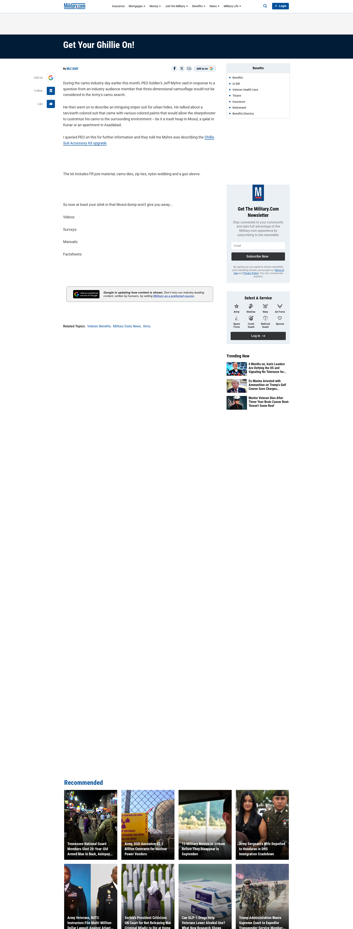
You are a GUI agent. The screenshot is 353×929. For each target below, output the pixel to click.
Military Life (231, 6)
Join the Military (175, 6)
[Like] (51, 104)
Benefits (197, 6)
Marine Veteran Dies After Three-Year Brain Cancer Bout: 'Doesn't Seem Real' (269, 402)
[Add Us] (51, 78)
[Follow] (51, 91)
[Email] (189, 68)
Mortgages (136, 6)
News (213, 6)
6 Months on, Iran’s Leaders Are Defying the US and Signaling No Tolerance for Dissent (267, 368)
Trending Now (238, 356)
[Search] (265, 6)
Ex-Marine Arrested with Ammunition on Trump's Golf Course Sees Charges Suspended (267, 385)
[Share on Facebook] (174, 68)
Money (154, 6)
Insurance (118, 6)
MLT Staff (72, 68)
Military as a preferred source (173, 296)
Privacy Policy (251, 273)
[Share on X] (182, 68)
